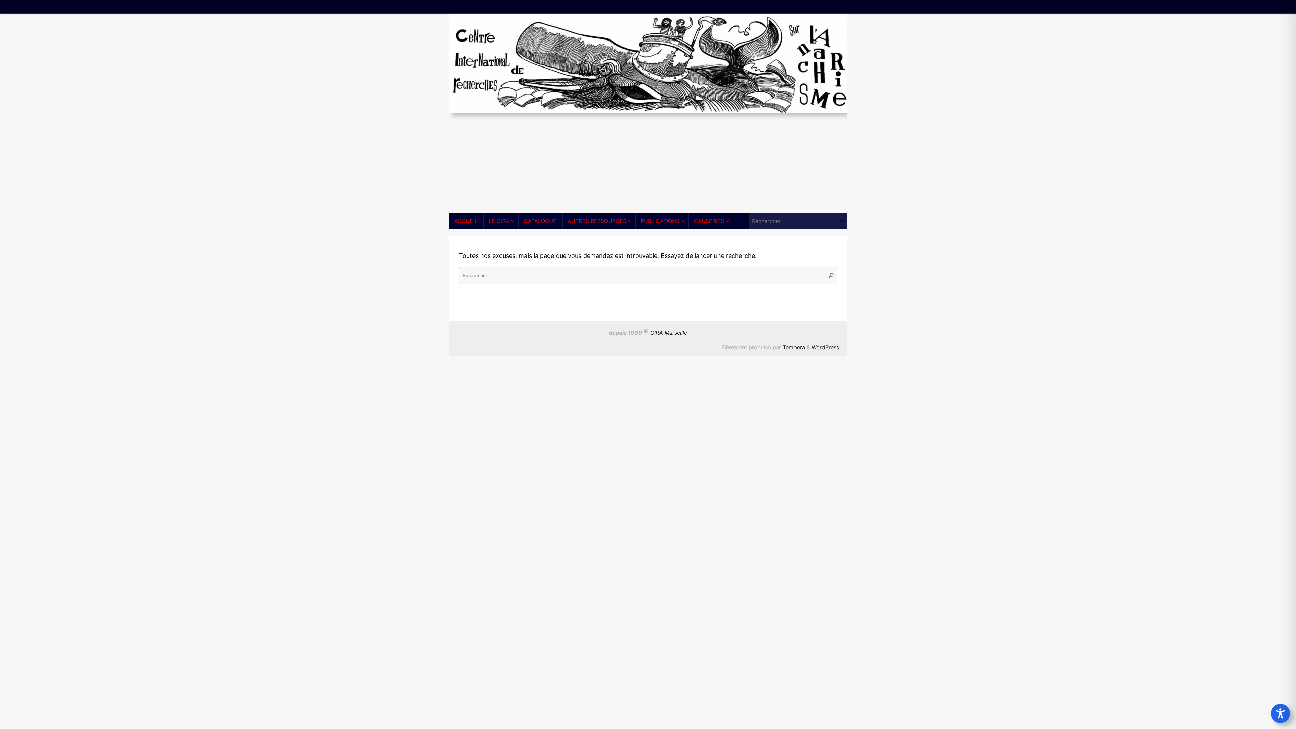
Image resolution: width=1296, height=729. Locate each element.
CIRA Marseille (668, 333)
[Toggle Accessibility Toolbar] (1280, 713)
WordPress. (826, 347)
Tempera (794, 347)
